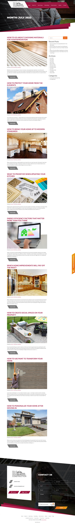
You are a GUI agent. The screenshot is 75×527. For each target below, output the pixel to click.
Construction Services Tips (55, 77)
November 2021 (53, 67)
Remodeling (47, 5)
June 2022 (52, 59)
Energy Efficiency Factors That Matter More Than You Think (25, 219)
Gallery (60, 5)
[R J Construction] (19, 473)
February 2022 (52, 64)
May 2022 (52, 60)
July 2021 (52, 68)
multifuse (19, 67)
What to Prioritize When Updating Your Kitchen (26, 175)
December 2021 (53, 66)
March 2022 (52, 63)
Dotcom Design (44, 519)
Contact (64, 5)
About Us (34, 5)
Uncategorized (52, 79)
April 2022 (52, 62)
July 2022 (52, 58)
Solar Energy (40, 5)
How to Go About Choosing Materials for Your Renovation (25, 38)
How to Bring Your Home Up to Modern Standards (26, 130)
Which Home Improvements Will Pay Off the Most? (26, 266)
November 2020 (53, 70)
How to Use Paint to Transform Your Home (25, 360)
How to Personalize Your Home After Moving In (25, 407)
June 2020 (52, 71)
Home (29, 5)
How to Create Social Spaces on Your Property (25, 314)
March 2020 (52, 72)
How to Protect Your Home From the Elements (25, 84)
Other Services (54, 5)
